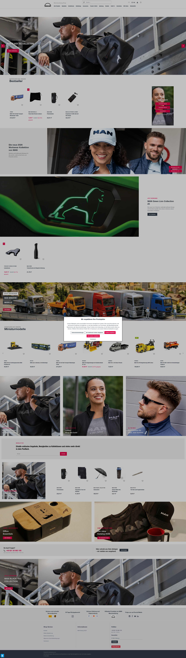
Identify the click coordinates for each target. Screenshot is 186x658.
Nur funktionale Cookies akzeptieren (94, 332)
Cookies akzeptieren (110, 332)
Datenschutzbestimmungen (111, 329)
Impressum (94, 329)
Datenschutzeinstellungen (78, 332)
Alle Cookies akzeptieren (93, 336)
